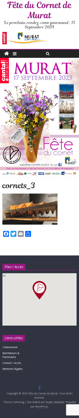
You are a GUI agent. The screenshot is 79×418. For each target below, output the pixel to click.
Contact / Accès (11, 363)
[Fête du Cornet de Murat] (6, 54)
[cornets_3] (30, 196)
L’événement (10, 347)
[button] (39, 290)
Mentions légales (12, 369)
